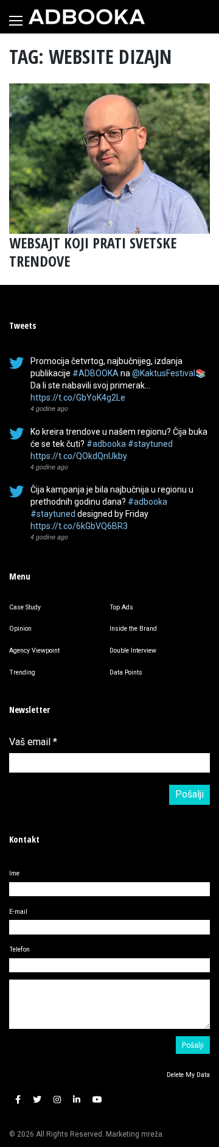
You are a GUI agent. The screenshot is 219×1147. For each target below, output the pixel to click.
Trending (22, 672)
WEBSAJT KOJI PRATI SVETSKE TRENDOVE (92, 252)
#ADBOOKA (95, 373)
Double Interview (132, 650)
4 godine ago (49, 408)
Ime (14, 873)
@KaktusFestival (163, 373)
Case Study (25, 607)
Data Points (125, 672)
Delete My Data (188, 1075)
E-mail (18, 912)
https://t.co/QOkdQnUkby (78, 456)
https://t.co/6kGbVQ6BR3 (79, 526)
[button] (18, 1100)
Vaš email (33, 742)
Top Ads (121, 607)
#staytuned (150, 444)
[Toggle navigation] (16, 20)
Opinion (20, 629)
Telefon (19, 949)
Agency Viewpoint (34, 650)
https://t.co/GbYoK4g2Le (77, 397)
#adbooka (106, 444)
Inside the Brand (133, 629)
